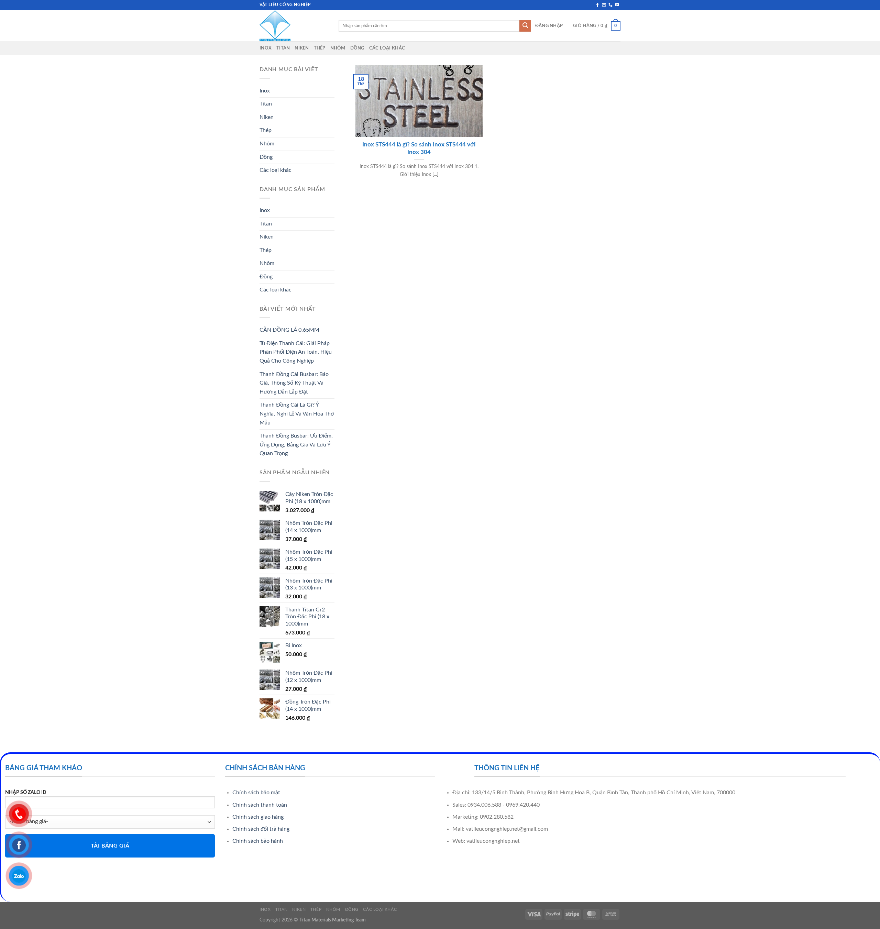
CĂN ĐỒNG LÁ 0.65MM (289, 330)
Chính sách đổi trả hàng (260, 829)
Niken (302, 48)
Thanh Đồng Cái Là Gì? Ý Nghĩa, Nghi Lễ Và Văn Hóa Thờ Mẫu (297, 413)
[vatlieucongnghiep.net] (294, 25)
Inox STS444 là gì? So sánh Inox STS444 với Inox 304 (418, 148)
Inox (266, 48)
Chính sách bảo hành (257, 841)
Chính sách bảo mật (256, 792)
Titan (283, 48)
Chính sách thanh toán (259, 805)
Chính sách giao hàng (258, 817)
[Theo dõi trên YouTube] (617, 5)
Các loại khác (387, 48)
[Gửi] (525, 26)
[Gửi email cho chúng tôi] (604, 5)
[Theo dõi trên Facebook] (597, 5)
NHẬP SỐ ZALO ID (25, 792)
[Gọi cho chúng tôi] (610, 5)
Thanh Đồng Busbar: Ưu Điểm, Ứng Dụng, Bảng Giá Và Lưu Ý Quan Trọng (296, 444)
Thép (320, 48)
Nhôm (337, 48)
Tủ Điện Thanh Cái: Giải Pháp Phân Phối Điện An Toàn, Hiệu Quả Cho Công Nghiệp (296, 352)
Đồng (357, 48)
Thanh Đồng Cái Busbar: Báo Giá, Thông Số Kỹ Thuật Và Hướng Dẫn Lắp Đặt (294, 383)
